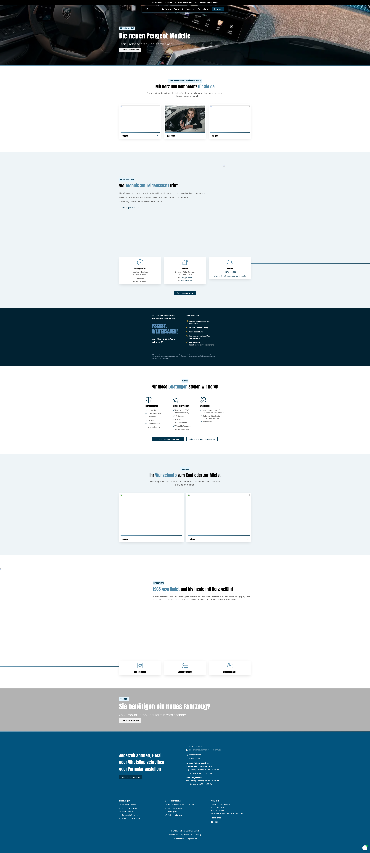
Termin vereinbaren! (130, 49)
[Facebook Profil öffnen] (212, 822)
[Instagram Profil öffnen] (216, 822)
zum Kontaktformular (131, 777)
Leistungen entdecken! (131, 208)
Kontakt (217, 9)
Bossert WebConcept (193, 835)
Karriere (215, 135)
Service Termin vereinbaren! (168, 439)
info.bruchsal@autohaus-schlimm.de (230, 276)
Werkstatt (178, 9)
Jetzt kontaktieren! (185, 293)
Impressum (192, 838)
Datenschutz (178, 838)
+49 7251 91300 (229, 272)
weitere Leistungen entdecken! (202, 439)
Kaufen (125, 539)
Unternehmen (203, 9)
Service (125, 135)
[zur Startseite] (152, 9)
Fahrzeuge (190, 9)
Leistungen (166, 9)
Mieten (192, 539)
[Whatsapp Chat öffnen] (364, 847)
